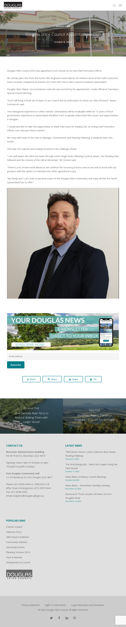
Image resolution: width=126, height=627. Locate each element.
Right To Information (55, 605)
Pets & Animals (14, 557)
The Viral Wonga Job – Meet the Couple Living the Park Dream (91, 466)
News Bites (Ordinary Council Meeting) (85, 476)
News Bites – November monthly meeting (87, 485)
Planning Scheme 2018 (18, 552)
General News (63, 26)
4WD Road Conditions (17, 536)
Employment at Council (18, 562)
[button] (120, 5)
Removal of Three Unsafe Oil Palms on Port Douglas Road (88, 495)
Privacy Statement (31, 605)
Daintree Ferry (14, 531)
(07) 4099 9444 (22, 484)
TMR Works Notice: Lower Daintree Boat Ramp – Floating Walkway (91, 453)
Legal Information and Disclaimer (87, 605)
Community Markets (16, 542)
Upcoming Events (15, 547)
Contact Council (14, 526)
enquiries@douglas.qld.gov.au (28, 495)
